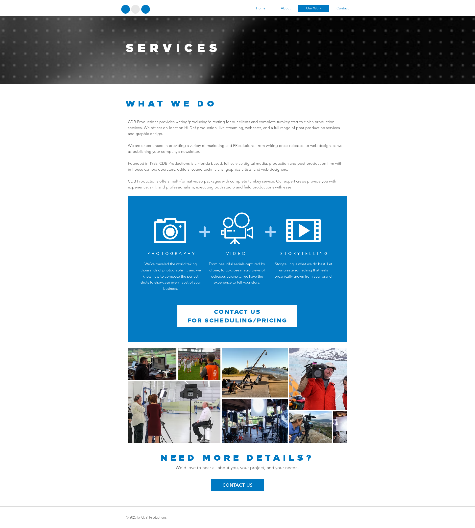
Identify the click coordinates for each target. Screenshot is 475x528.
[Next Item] (337, 395)
